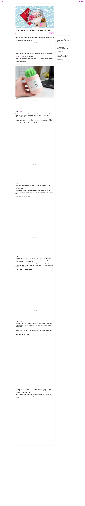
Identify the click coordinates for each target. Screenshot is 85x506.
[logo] (2, 1)
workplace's (20, 56)
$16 (19, 256)
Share (52, 33)
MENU (82, 1)
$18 (19, 183)
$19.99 (20, 387)
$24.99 (20, 321)
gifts (50, 60)
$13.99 (20, 111)
